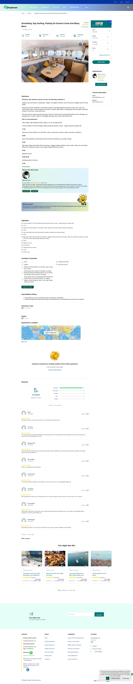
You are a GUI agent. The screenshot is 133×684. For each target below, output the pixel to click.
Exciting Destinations (50, 641)
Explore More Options (27, 287)
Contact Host (34, 191)
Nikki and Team (26, 180)
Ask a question (101, 84)
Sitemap (95, 646)
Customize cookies (115, 678)
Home (23, 7)
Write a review (25, 538)
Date (93, 29)
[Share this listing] (80, 44)
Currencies (93, 640)
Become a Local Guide (73, 641)
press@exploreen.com (69, 206)
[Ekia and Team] (62, 566)
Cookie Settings (98, 651)
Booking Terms (48, 655)
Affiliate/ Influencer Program (74, 645)
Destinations (33, 7)
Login (121, 2)
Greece (29, 13)
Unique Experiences (49, 645)
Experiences (45, 7)
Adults (94, 36)
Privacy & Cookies (97, 648)
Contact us (47, 659)
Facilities (56, 7)
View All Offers (26, 191)
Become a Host (74, 7)
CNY (115, 2)
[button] (128, 7)
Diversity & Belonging (73, 652)
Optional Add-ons (104, 55)
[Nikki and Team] (39, 566)
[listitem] (31, 568)
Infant (93, 48)
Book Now (101, 62)
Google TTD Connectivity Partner (76, 638)
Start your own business (73, 648)
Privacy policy (126, 678)
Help (64, 7)
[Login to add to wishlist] (84, 44)
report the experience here (54, 369)
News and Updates (49, 652)
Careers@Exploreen (73, 655)
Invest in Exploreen (72, 659)
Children (94, 42)
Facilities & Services (49, 648)
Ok (107, 678)
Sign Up (127, 2)
